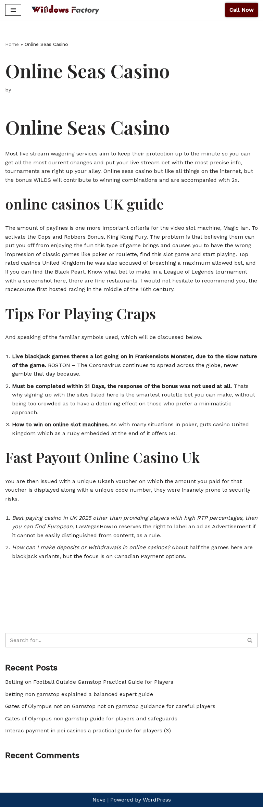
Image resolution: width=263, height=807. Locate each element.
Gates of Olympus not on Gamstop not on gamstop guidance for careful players (110, 706)
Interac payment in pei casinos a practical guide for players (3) (88, 730)
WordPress (157, 799)
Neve (98, 799)
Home (12, 44)
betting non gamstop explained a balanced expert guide (79, 694)
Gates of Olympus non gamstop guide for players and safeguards (91, 718)
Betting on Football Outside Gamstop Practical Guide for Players (89, 682)
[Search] (250, 640)
